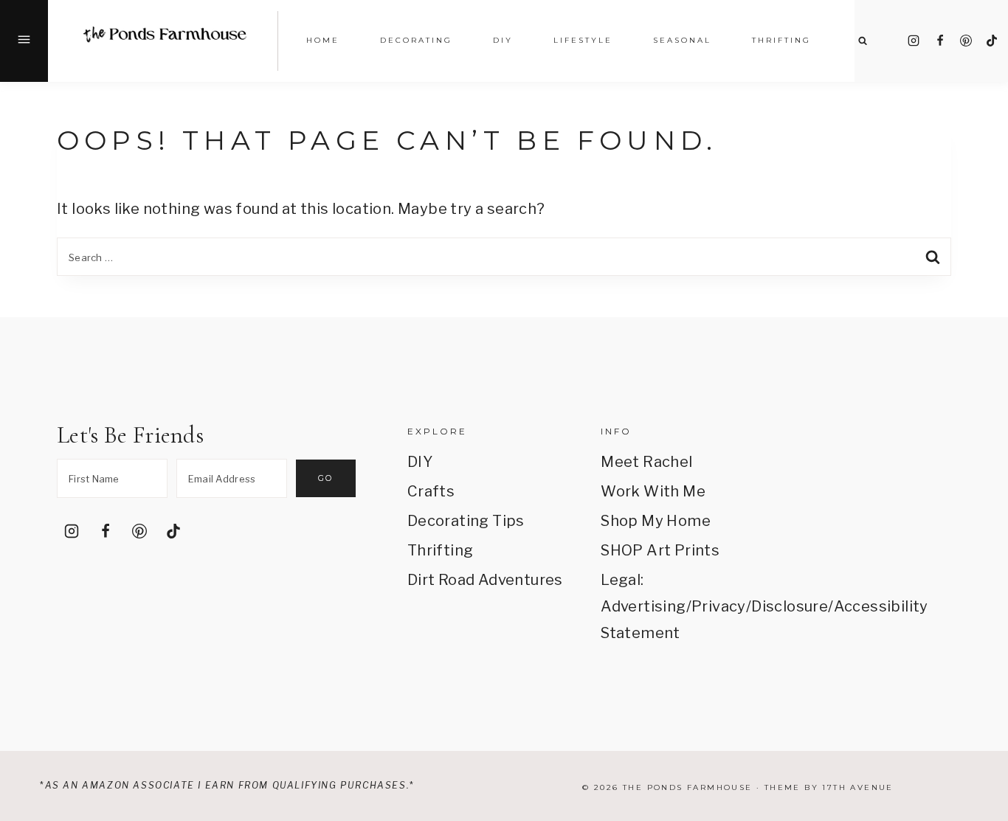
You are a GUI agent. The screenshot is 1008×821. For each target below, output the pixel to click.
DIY (419, 462)
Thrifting (440, 550)
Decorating (416, 40)
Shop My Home (656, 521)
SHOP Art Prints (660, 550)
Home (322, 40)
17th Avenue (857, 787)
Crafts (431, 491)
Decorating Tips (466, 521)
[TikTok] (992, 40)
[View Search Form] (862, 40)
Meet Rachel (646, 462)
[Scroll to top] (976, 637)
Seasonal (682, 40)
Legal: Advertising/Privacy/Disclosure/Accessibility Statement (679, 606)
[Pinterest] (966, 40)
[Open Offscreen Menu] (24, 41)
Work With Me (653, 491)
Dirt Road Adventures (485, 580)
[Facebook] (940, 40)
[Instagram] (913, 40)
